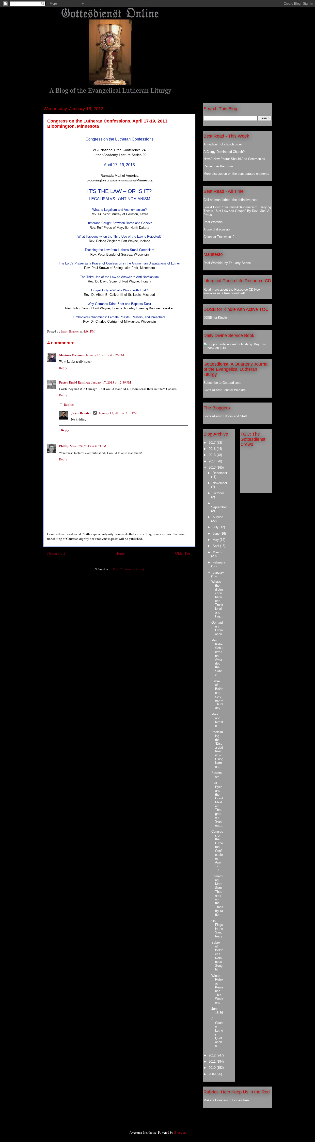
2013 (213, 467)
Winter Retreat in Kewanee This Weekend (217, 989)
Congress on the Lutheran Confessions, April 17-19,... (217, 851)
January (218, 572)
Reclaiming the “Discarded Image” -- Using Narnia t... (217, 749)
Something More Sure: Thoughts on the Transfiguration (217, 895)
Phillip (63, 446)
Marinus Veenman (71, 354)
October (218, 493)
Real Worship (213, 222)
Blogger (179, 1132)
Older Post (183, 553)
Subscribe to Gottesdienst (222, 383)
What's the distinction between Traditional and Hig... (217, 599)
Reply (63, 368)
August (218, 517)
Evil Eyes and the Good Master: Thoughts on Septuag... (217, 804)
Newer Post (56, 553)
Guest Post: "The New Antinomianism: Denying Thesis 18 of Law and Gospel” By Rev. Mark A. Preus (237, 211)
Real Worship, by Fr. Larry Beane (227, 263)
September (219, 507)
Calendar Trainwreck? (219, 237)
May (216, 540)
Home (120, 553)
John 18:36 (217, 1011)
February (219, 562)
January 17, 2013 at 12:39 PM (111, 382)
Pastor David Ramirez (74, 382)
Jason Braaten (81, 412)
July (216, 527)
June (216, 533)
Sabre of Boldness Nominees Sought (217, 956)
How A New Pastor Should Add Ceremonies (234, 159)
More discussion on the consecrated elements (236, 174)
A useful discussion (217, 229)
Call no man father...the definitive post (231, 200)
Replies (69, 404)
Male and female (217, 720)
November (220, 483)
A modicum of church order (223, 144)
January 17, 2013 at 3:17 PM (118, 413)
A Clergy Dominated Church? (224, 152)
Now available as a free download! (232, 291)
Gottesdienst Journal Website (225, 390)
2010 (213, 1068)
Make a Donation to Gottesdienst (227, 1100)
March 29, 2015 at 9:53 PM (88, 446)
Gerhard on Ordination (217, 628)
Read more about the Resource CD (228, 289)
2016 (213, 449)
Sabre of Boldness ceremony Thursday (217, 694)
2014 (213, 461)
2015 (213, 455)
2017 (213, 442)
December (220, 473)
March (217, 552)
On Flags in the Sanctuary (217, 928)
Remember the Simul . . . (221, 166)
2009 (213, 1074)
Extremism (216, 775)
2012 (213, 1055)
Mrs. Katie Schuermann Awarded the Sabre (216, 657)
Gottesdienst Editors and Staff (225, 416)
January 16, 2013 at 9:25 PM (105, 355)
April (216, 546)
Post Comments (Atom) (128, 569)
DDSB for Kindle (215, 317)
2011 (213, 1061)
